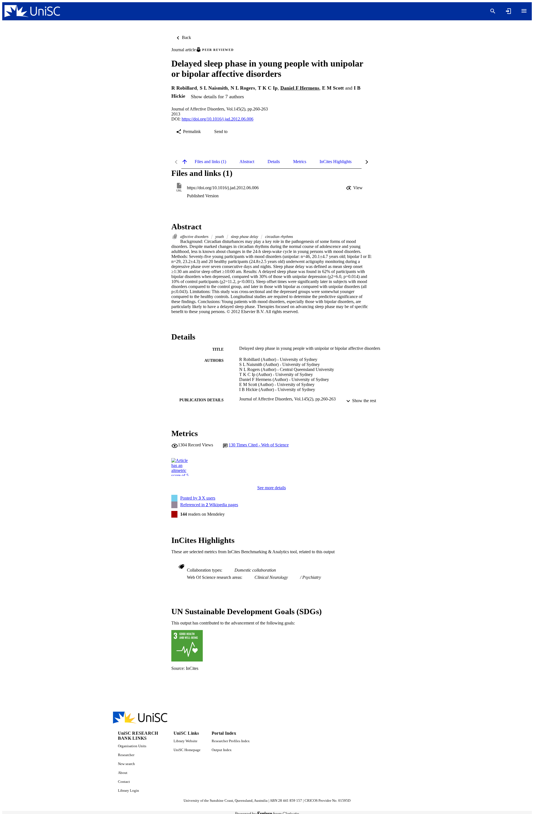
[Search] (492, 11)
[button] (355, 187)
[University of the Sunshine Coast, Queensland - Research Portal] (32, 11)
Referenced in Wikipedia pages (209, 504)
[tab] (210, 161)
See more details (271, 487)
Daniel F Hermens (299, 88)
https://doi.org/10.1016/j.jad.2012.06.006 (217, 119)
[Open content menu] (524, 10)
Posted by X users (197, 498)
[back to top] (184, 161)
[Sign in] (508, 11)
